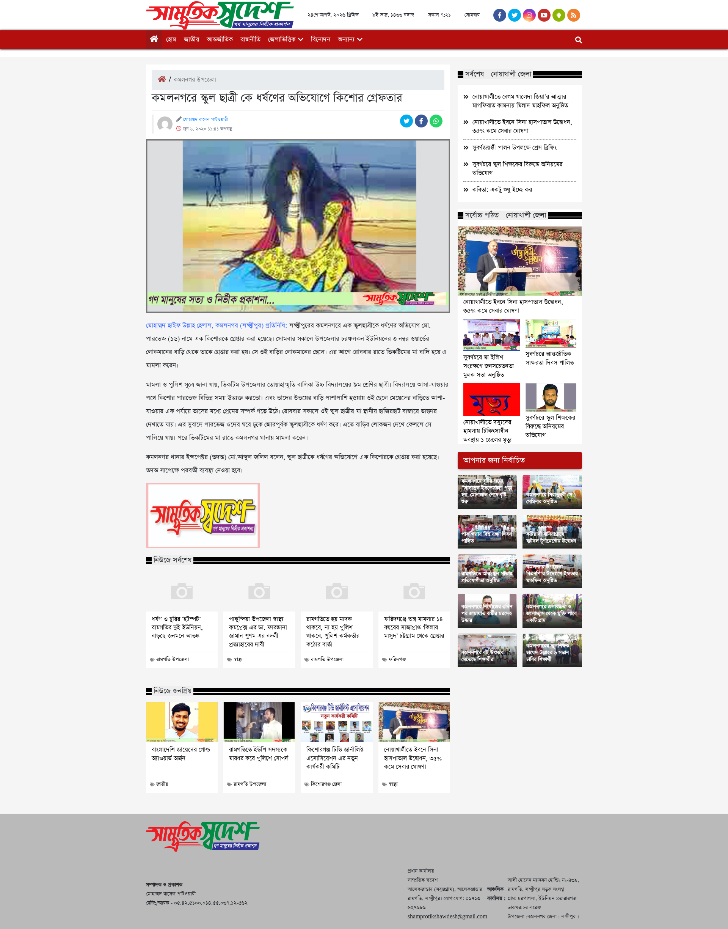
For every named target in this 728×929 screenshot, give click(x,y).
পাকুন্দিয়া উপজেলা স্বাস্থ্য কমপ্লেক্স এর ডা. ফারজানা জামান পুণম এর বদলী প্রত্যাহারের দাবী (258, 632)
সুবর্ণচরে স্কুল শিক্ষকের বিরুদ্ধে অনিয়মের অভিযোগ (550, 426)
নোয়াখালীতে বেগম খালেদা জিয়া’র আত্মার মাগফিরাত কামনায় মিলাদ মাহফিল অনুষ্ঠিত (520, 101)
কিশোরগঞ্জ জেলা (326, 784)
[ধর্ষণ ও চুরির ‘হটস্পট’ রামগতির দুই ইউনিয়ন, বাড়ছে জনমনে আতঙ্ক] (182, 591)
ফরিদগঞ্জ (397, 659)
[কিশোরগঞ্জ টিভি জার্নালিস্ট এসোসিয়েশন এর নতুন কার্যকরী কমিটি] (336, 722)
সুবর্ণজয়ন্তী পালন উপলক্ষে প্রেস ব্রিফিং (514, 147)
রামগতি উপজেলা (172, 659)
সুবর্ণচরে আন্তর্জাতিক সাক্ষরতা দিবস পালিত (550, 358)
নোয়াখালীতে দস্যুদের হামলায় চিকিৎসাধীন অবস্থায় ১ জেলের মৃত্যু (487, 431)
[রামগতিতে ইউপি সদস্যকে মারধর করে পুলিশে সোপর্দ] (259, 722)
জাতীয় (191, 39)
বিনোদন (320, 39)
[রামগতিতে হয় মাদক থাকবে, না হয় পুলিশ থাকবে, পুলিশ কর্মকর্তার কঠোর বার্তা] (336, 591)
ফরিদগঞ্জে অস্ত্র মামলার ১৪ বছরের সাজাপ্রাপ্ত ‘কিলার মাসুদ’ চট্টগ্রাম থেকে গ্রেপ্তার (414, 628)
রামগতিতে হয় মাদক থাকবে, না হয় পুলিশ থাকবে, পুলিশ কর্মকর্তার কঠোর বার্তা (332, 632)
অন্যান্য (346, 39)
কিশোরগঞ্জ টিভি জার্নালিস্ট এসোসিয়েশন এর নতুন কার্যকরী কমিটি (335, 758)
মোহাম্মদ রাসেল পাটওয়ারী (205, 119)
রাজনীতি (250, 39)
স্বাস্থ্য (238, 659)
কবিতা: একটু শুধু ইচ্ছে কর (502, 189)
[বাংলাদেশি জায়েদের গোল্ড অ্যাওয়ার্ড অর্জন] (182, 722)
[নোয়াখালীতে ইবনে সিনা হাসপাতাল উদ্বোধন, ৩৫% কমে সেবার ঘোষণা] (414, 722)
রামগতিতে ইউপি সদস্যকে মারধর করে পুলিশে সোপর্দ (258, 754)
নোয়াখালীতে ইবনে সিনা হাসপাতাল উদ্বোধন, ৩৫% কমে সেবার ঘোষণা (413, 758)
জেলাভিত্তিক (281, 39)
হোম (171, 39)
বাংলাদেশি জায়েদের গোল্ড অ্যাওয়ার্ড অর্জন (181, 754)
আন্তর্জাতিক (220, 39)
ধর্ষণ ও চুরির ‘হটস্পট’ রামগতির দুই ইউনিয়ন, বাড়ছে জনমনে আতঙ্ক (177, 628)
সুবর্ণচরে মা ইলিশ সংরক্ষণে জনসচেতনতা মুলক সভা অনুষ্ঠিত (488, 366)
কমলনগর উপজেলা (195, 79)
